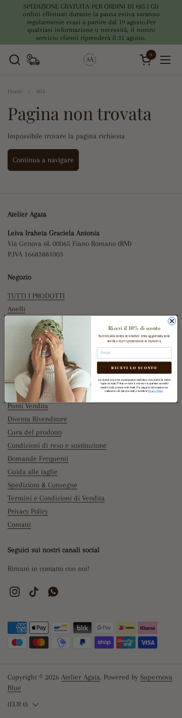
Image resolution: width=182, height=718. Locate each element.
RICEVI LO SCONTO (134, 367)
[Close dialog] (171, 321)
